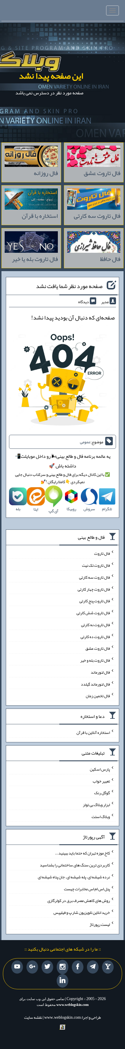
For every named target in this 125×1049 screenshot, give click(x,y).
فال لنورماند (100, 672)
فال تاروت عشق (97, 648)
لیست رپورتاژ (100, 924)
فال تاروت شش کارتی (93, 613)
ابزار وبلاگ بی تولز (96, 805)
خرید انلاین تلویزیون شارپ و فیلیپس (81, 912)
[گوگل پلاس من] (32, 967)
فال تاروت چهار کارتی (94, 589)
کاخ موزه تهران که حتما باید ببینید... (82, 853)
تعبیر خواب (101, 781)
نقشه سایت (33, 1017)
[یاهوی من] (108, 967)
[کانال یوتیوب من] (17, 967)
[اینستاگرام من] (62, 967)
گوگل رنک (102, 793)
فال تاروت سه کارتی (94, 577)
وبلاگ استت (101, 816)
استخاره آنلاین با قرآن (93, 732)
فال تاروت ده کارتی (95, 636)
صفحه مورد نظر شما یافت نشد (69, 286)
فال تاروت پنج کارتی (94, 601)
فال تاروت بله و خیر (95, 660)
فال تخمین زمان (98, 696)
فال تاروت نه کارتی (95, 625)
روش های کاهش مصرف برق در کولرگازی (78, 900)
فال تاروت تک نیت (96, 565)
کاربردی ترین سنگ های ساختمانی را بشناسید (75, 865)
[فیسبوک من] (77, 967)
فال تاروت (102, 553)
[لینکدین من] (62, 981)
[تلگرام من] (93, 967)
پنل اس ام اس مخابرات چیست (87, 888)
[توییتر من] (47, 967)
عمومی (85, 442)
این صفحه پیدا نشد (51, 75)
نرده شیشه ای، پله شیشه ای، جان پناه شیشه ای (74, 877)
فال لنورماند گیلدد (95, 684)
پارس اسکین (100, 769)
